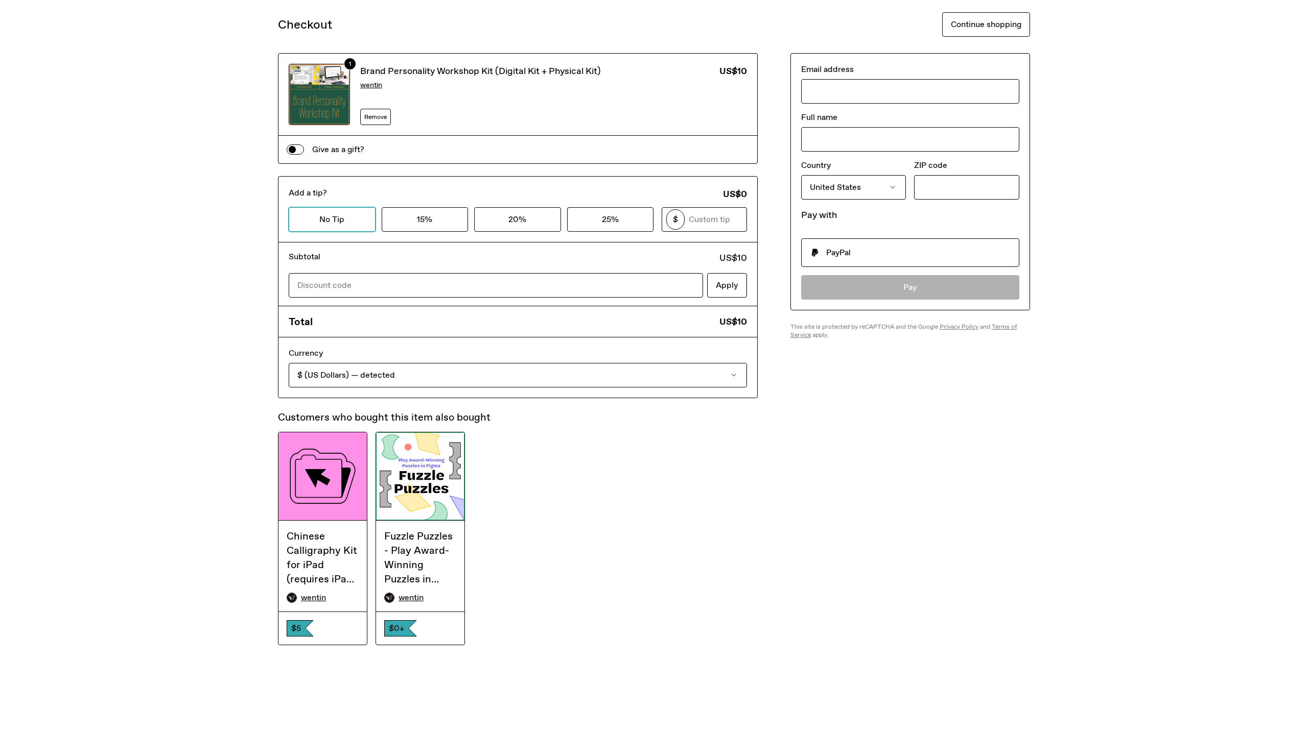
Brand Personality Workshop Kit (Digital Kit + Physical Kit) (480, 71)
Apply (727, 285)
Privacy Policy (959, 326)
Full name (819, 117)
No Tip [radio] (331, 219)
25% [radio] (610, 219)
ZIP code (930, 165)
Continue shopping (986, 24)
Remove (375, 116)
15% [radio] (424, 219)
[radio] (910, 252)
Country (816, 165)
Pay (910, 287)
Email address (827, 69)
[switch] (295, 149)
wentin (371, 85)
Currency (306, 353)
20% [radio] (517, 219)
